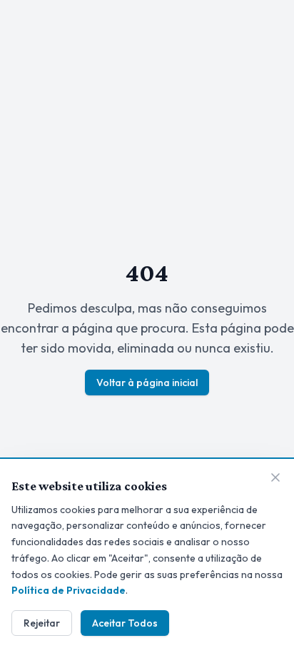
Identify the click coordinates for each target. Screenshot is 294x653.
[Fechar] (275, 477)
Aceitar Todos (125, 623)
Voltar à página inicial (147, 382)
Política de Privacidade (68, 590)
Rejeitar (42, 623)
